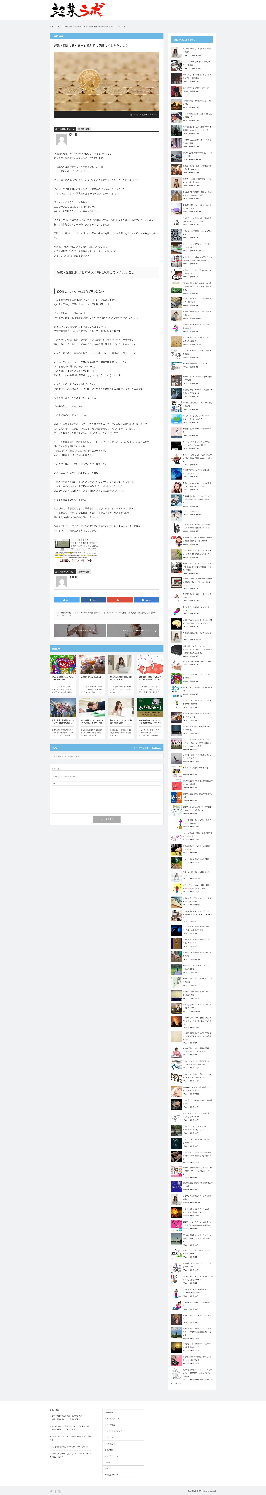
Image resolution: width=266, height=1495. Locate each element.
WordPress (109, 1412)
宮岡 (196, 1043)
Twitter (51, 1491)
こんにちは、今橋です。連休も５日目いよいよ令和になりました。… (120, 689)
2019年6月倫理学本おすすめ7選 (195, 364)
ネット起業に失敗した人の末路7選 (196, 859)
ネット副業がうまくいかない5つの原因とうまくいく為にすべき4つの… (92, 721)
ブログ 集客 (109, 1450)
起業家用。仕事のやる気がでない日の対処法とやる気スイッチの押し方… (150, 678)
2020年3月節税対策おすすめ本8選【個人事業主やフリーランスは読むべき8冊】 (197, 1171)
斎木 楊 (68, 613)
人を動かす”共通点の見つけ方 (91, 678)
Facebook (55, 1491)
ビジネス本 (111, 613)
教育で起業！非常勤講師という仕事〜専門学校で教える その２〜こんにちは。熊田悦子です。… (62, 734)
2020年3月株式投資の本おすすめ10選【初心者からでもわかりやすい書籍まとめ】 (197, 286)
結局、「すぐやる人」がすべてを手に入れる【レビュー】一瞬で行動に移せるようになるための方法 (197, 743)
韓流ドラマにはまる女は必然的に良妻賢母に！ (121, 721)
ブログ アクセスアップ (113, 1431)
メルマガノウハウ (111, 1456)
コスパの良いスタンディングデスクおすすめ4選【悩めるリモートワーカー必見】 (197, 914)
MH (196, 749)
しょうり (198, 81)
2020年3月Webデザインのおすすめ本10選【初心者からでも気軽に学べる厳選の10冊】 (197, 567)
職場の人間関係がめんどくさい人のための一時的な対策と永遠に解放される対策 (197, 1332)
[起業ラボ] (77, 10)
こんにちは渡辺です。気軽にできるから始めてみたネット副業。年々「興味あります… (91, 732)
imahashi (199, 55)
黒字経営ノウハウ (111, 1475)
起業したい (145, 613)
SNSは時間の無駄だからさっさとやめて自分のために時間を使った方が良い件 (197, 499)
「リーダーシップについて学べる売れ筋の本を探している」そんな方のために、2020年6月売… (150, 734)
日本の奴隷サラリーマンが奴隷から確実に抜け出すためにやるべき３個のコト (197, 1155)
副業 (134, 613)
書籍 (139, 613)
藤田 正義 (198, 159)
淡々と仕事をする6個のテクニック (196, 88)
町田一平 (198, 198)
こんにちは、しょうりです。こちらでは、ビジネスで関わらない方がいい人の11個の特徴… (62, 689)
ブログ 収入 (109, 1437)
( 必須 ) (57, 769)
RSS (59, 1491)
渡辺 (197, 264)
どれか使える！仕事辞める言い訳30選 (197, 661)
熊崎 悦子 (198, 514)
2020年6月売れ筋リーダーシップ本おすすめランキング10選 (150, 721)
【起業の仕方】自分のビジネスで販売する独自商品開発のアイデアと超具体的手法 (197, 1036)
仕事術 (71, 27)
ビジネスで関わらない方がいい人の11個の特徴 (63, 678)
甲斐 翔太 (199, 68)
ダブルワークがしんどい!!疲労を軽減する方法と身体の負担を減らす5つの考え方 (197, 458)
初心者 (129, 613)
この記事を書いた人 (66, 129)
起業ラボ (200, 1491)
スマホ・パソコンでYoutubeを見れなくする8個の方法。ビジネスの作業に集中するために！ (197, 582)
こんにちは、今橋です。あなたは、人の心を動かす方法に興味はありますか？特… (91, 689)
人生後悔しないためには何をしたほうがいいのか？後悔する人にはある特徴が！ (197, 1021)
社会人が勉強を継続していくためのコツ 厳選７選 (69, 1447)
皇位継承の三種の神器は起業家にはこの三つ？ (121, 678)
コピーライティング (112, 1419)
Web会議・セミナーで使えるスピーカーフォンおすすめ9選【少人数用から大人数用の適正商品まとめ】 (197, 649)
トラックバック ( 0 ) (141, 748)
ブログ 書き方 (110, 1444)
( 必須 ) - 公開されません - (64, 776)
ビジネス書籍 (63, 27)
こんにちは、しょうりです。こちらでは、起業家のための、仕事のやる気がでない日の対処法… (150, 691)
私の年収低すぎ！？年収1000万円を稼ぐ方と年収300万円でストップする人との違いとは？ (197, 1373)
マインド (119, 613)
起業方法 (77, 27)
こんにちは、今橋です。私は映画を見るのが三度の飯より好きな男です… (120, 732)
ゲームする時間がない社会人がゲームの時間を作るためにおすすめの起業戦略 (197, 1238)
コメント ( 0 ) (156, 748)
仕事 (124, 613)
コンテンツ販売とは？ (191, 511)
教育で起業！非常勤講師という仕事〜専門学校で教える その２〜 (63, 721)
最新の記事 (84, 129)
